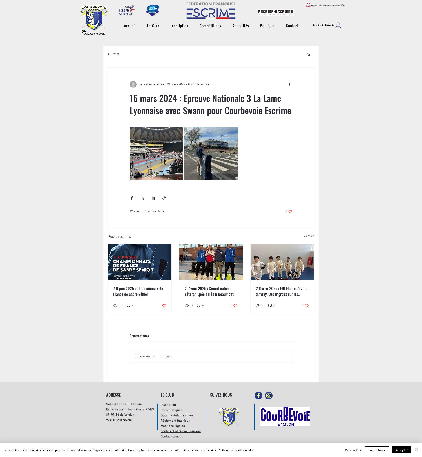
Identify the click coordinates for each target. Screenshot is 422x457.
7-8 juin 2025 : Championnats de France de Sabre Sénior (138, 291)
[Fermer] (416, 449)
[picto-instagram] (269, 395)
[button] (153, 26)
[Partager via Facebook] (132, 198)
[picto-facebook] (258, 395)
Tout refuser (376, 450)
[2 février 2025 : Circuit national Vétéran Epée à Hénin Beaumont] (211, 262)
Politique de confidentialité (236, 450)
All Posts (113, 54)
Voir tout (309, 236)
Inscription (168, 405)
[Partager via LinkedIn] (153, 198)
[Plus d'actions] (289, 84)
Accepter (401, 450)
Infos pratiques (171, 410)
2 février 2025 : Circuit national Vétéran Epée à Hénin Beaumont (209, 291)
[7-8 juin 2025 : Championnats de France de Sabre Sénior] (139, 262)
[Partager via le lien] (164, 198)
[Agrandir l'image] (156, 153)
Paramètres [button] (353, 450)
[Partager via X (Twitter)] (142, 198)
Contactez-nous (172, 437)
